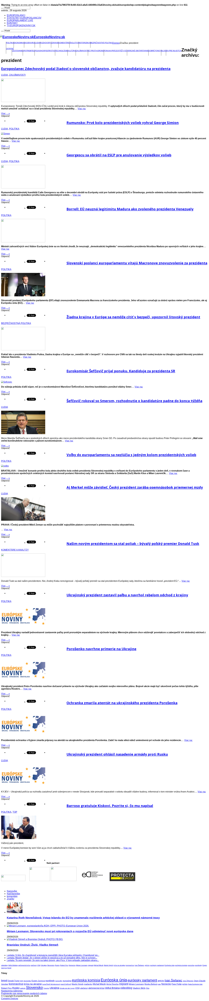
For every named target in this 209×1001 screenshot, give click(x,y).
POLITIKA (10, 43)
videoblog (4, 965)
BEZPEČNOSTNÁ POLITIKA (101, 43)
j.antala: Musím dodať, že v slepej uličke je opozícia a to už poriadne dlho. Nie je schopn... (52, 958)
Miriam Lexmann (81, 965)
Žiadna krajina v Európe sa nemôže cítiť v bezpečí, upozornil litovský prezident (133, 317)
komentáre (12, 896)
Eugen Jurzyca (38, 981)
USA (38, 965)
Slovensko (50, 965)
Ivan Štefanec (139, 965)
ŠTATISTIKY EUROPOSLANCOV (24, 18)
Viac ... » (5, 113)
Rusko (57, 965)
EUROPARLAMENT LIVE (20, 20)
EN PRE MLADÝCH (173, 51)
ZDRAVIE (54, 43)
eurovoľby (58, 981)
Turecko (46, 988)
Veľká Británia (13, 965)
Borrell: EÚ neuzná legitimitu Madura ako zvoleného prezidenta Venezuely (130, 209)
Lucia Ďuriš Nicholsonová (51, 984)
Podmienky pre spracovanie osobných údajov (24, 993)
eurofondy (198, 965)
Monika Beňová (150, 984)
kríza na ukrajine (119, 965)
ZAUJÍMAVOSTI (82, 51)
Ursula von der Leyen (67, 988)
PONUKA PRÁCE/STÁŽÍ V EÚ (115, 51)
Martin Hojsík (108, 965)
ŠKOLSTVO (74, 43)
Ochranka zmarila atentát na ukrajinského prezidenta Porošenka (122, 702)
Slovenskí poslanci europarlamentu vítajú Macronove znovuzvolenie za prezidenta (137, 263)
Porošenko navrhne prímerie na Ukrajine (101, 648)
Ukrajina (44, 965)
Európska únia (169, 965)
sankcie (22, 988)
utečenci (34, 965)
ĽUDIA (37, 43)
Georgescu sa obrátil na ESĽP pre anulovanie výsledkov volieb (119, 155)
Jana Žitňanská (188, 981)
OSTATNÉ (10, 49)
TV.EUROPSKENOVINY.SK (21, 25)
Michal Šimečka (112, 984)
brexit (9, 968)
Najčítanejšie (13, 893)
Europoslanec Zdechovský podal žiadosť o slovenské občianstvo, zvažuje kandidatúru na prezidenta (85, 68)
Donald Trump (13, 981)
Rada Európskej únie (195, 984)
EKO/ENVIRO (29, 43)
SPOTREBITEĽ (29, 51)
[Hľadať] (2, 8)
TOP (15, 812)
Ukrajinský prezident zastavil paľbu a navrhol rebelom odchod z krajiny (127, 595)
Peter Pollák (177, 984)
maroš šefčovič (65, 984)
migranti (90, 965)
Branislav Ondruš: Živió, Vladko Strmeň (32, 944)
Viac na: (82, 108)
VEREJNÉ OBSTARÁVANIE (137, 51)
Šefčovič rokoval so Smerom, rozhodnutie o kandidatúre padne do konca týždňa (134, 400)
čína (147, 988)
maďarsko (88, 984)
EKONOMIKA (19, 43)
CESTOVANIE (17, 51)
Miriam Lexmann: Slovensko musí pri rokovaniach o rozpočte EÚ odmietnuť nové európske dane (70, 931)
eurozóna (191, 965)
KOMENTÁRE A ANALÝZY (15, 550)
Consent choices (9, 998)
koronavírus (130, 965)
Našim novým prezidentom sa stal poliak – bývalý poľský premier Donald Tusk (133, 543)
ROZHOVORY (45, 43)
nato (159, 984)
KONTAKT (12, 23)
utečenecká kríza (24, 965)
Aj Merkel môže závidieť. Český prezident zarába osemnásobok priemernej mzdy (135, 487)
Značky (10, 899)
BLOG (163, 51)
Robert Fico (64, 965)
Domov (116, 43)
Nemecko (72, 965)
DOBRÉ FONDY (155, 51)
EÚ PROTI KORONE (96, 51)
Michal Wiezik (98, 965)
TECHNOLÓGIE (61, 51)
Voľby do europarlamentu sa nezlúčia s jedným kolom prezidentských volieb (131, 454)
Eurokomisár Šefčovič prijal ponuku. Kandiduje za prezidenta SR (121, 371)
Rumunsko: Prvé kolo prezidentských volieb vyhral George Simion (123, 122)
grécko (147, 965)
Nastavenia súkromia (11, 991)
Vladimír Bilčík (139, 988)
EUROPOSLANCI (16, 15)
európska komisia (181, 965)
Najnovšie (12, 891)
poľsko (185, 984)
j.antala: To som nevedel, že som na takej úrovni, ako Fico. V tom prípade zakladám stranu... (53, 960)
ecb (21, 981)
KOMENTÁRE (64, 43)
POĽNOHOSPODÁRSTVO (45, 51)
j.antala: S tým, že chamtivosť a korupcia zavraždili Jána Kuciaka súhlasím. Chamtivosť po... (53, 955)
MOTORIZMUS (84, 43)
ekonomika (27, 981)
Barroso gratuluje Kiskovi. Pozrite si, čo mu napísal (110, 805)
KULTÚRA (72, 51)
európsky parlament (157, 965)
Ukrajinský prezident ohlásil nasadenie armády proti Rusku (117, 754)
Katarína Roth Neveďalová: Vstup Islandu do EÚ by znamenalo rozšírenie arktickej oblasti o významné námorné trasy (83, 917)
